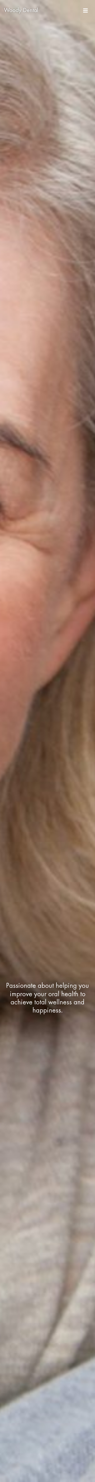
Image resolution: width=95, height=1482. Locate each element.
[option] (47, 741)
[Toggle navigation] (85, 10)
